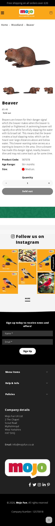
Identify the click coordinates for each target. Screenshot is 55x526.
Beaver (30, 24)
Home (4, 24)
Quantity (27, 177)
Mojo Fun (21, 502)
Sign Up (27, 351)
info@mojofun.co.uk (23, 444)
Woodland (17, 24)
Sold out (27, 191)
